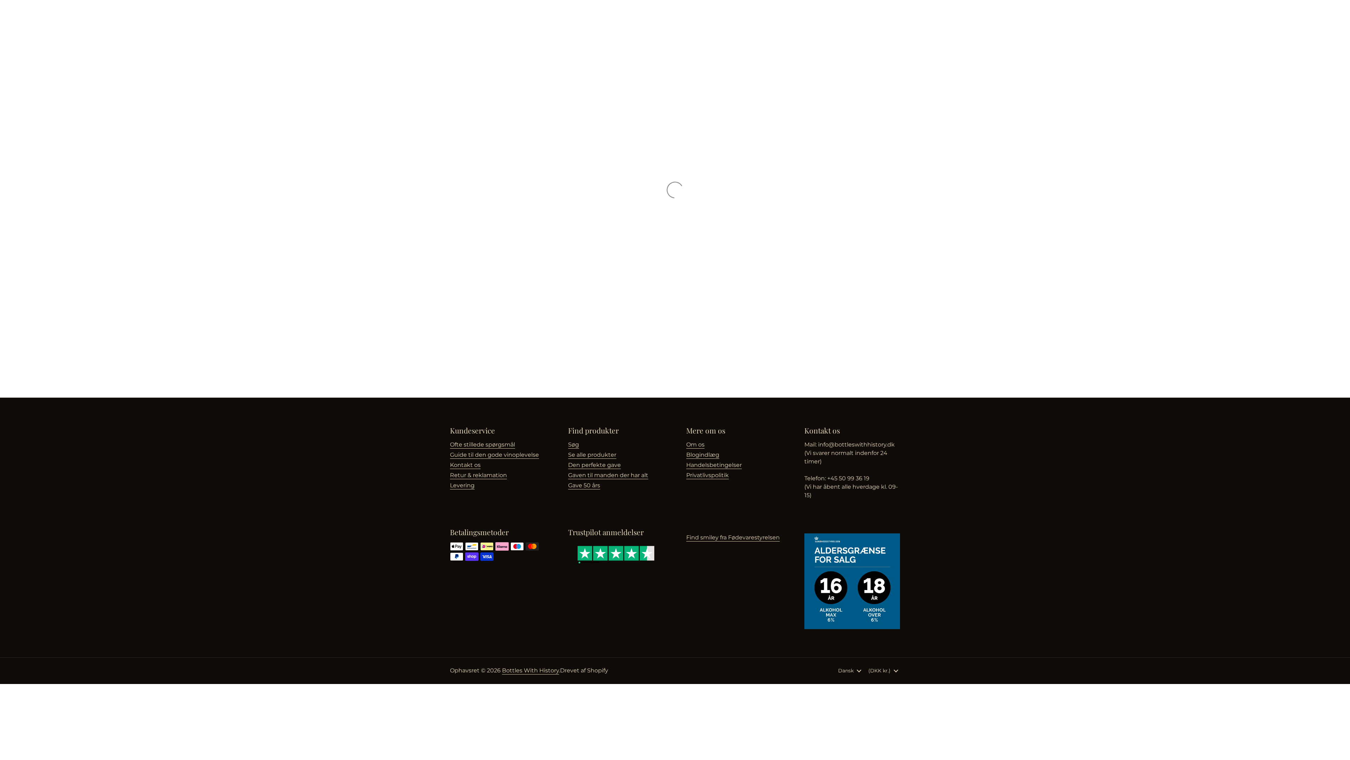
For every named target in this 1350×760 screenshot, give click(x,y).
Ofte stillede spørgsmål (482, 444)
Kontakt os (465, 465)
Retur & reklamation (478, 475)
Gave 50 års (584, 485)
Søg (573, 444)
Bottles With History (530, 670)
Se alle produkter (592, 454)
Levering (462, 485)
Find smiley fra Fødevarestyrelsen (733, 537)
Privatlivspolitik (707, 475)
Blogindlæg (702, 454)
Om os (695, 444)
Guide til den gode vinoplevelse (494, 454)
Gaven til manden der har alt (608, 475)
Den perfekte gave (594, 465)
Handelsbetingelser (714, 465)
